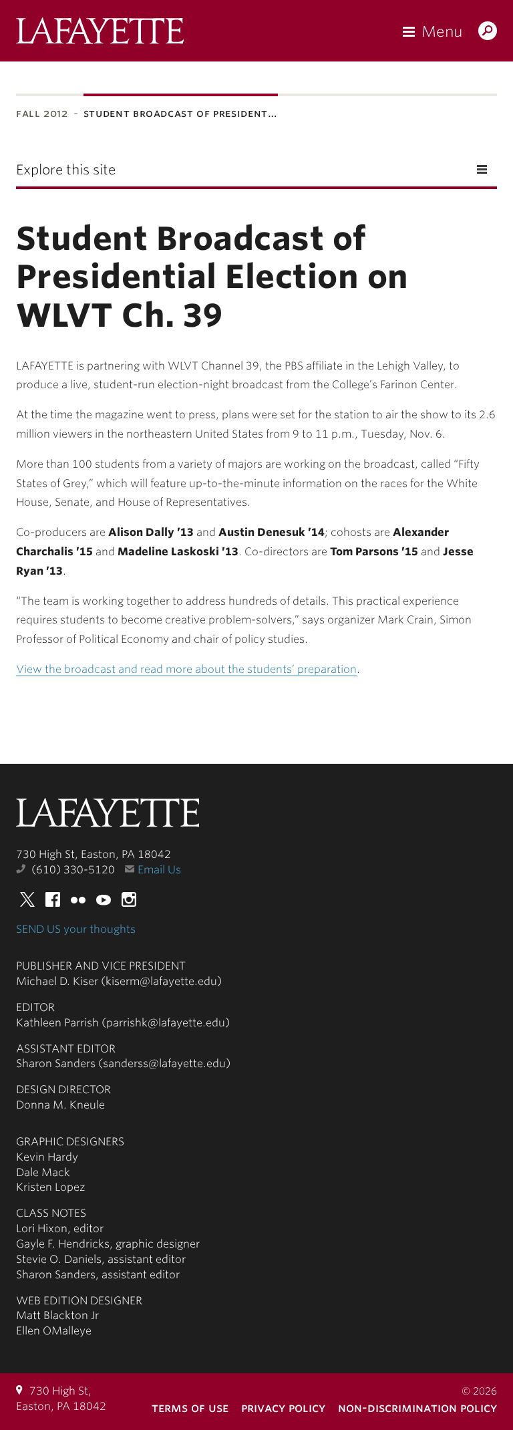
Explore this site (66, 170)
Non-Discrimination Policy (417, 1408)
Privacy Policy (283, 1408)
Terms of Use (190, 1408)
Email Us (159, 869)
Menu (441, 31)
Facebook (52, 899)
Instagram (129, 899)
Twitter (27, 899)
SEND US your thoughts (76, 929)
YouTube (103, 899)
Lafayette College (107, 816)
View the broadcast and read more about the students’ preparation (186, 669)
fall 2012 (42, 113)
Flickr (78, 899)
